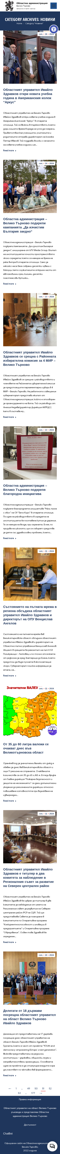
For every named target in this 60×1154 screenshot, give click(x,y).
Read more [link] (8, 150)
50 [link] (36, 1088)
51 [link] (43, 1088)
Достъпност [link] (30, 1125)
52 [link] (50, 1088)
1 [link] (16, 1088)
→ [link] (41, 1093)
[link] (54, 29)
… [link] (22, 1088)
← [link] (10, 1088)
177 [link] (33, 1093)
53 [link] (19, 1093)
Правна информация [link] (30, 1099)
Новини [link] (30, 106)
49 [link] (28, 1088)
